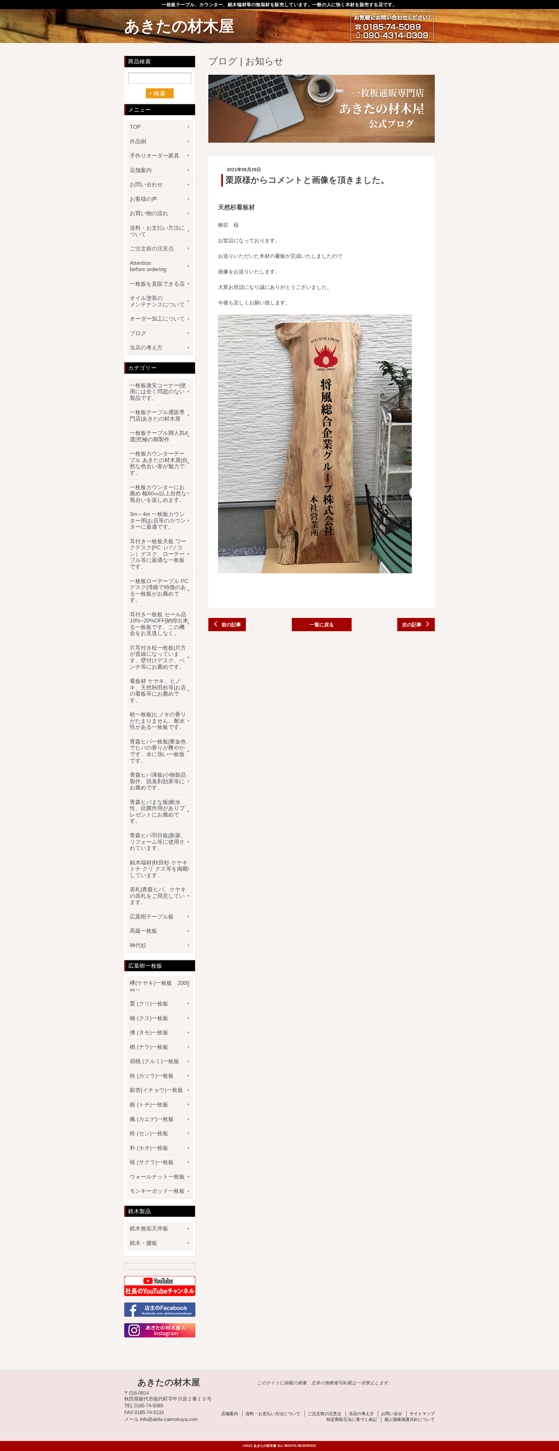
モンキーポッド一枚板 (157, 1191)
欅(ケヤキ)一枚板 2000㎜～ (159, 986)
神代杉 (138, 945)
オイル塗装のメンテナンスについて (157, 301)
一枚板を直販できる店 (157, 284)
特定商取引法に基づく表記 (351, 1419)
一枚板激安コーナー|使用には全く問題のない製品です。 (158, 391)
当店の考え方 (146, 348)
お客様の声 (143, 199)
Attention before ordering (148, 266)
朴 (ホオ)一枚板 (149, 1148)
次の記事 (412, 624)
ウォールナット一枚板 (157, 1177)
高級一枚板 (143, 931)
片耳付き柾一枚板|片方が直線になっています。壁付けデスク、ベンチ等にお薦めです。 (158, 657)
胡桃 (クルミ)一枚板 (154, 1061)
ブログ (138, 333)
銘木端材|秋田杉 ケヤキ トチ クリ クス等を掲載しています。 (159, 869)
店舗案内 (141, 170)
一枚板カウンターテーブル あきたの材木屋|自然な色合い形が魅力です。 (159, 463)
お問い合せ (391, 1413)
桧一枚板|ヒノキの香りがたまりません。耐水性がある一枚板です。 (158, 720)
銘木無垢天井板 (149, 1229)
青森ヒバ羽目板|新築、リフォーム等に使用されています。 (158, 841)
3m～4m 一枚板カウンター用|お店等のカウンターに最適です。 (158, 520)
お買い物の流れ (149, 213)
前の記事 (231, 624)
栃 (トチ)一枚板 (149, 1105)
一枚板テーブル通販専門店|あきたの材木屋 (157, 415)
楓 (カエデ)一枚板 (152, 1119)
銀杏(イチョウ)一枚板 (156, 1090)
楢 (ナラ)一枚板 (149, 1047)
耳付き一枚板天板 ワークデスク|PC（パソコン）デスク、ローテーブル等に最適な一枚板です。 (158, 554)
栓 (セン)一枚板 (149, 1133)
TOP (135, 127)
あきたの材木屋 (179, 26)
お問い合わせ (146, 184)
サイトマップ (422, 1413)
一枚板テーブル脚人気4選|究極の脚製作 (159, 436)
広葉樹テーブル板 (152, 917)
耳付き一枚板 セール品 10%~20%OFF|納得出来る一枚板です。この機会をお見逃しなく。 (159, 624)
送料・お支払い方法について (157, 231)
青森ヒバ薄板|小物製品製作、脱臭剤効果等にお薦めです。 (158, 781)
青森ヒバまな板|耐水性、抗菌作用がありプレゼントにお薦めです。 (157, 811)
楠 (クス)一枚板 (149, 1018)
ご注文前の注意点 (152, 249)
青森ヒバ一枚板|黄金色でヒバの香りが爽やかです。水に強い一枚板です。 (158, 751)
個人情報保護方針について (409, 1419)
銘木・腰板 (143, 1243)
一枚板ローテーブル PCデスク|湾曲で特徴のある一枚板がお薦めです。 (159, 590)
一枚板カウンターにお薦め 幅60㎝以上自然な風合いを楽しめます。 (158, 493)
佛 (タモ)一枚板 (149, 1032)
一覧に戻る (322, 624)
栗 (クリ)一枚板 (149, 1004)
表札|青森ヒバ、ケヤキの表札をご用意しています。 (158, 895)
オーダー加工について (157, 319)
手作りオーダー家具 (154, 156)
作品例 (138, 141)
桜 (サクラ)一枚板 (152, 1162)
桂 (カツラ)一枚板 (152, 1076)
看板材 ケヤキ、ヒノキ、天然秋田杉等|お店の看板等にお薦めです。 (158, 690)
